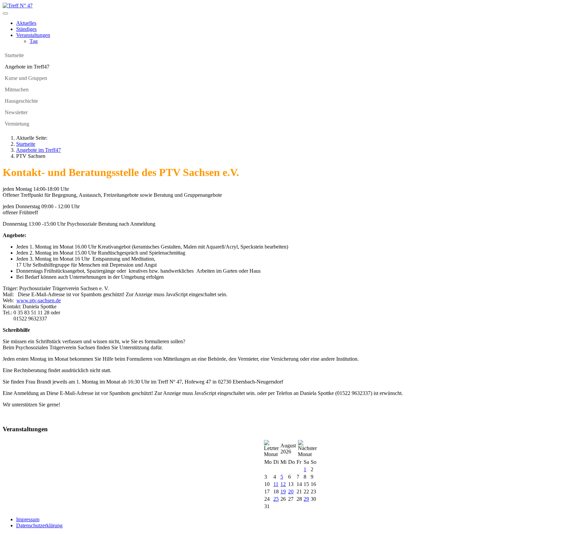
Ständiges (26, 29)
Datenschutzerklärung (39, 525)
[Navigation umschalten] (5, 13)
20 (291, 491)
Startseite (14, 55)
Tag (34, 41)
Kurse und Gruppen (26, 78)
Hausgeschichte (21, 101)
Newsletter (16, 112)
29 (306, 499)
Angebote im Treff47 (27, 67)
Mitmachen (17, 89)
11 (275, 484)
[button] (573, 67)
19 (283, 491)
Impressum (27, 519)
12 (283, 484)
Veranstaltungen (33, 35)
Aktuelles (26, 23)
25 (276, 499)
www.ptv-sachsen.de (38, 300)
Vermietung (17, 124)
